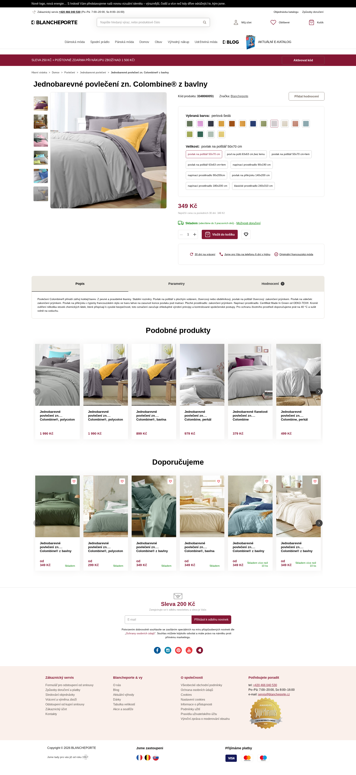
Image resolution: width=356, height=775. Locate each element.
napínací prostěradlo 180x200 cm (207, 185)
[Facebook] (157, 651)
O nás (117, 685)
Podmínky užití (190, 709)
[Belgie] (148, 757)
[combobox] (145, 22)
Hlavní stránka (39, 72)
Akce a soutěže (123, 709)
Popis (80, 284)
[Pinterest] (178, 651)
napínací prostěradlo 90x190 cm (252, 164)
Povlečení (69, 72)
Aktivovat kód (303, 60)
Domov (144, 42)
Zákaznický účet (56, 709)
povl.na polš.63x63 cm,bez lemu (246, 154)
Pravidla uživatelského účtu (199, 714)
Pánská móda (124, 42)
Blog (116, 689)
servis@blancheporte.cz (274, 694)
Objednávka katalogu (286, 11)
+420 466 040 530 (69, 11)
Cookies (186, 694)
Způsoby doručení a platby (62, 689)
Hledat (201, 22)
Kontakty (51, 714)
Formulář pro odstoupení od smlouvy (69, 685)
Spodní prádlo (99, 42)
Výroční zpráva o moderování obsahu (205, 718)
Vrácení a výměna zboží (61, 699)
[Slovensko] (157, 757)
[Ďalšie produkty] (319, 392)
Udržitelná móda (206, 42)
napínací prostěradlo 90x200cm (206, 175)
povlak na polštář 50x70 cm (204, 154)
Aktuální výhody (123, 694)
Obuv (158, 42)
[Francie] (140, 757)
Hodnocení (272, 284)
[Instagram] (168, 651)
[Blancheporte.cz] (54, 22)
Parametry (176, 284)
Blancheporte (239, 96)
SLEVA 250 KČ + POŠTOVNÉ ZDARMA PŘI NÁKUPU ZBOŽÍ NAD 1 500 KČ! (83, 60)
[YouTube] (189, 651)
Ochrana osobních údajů (197, 689)
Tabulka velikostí (124, 704)
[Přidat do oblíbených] (246, 234)
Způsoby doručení (313, 11)
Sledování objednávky (60, 694)
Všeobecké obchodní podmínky (201, 685)
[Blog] (199, 651)
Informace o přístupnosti (196, 704)
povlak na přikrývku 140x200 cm (251, 175)
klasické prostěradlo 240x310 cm (253, 185)
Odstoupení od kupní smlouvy (64, 704)
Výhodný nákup (178, 42)
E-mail (132, 619)
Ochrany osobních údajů (140, 633)
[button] (36, 523)
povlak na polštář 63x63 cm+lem (207, 164)
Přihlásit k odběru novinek (211, 619)
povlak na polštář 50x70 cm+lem (291, 154)
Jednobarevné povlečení (93, 72)
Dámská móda (75, 42)
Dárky (117, 699)
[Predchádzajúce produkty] (36, 392)
